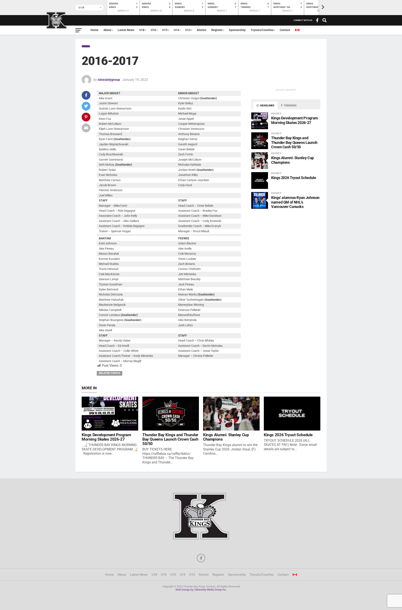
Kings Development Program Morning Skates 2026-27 (294, 120)
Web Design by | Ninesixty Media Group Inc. (201, 589)
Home (94, 30)
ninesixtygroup (109, 80)
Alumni (201, 30)
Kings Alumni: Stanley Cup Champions (226, 437)
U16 (153, 30)
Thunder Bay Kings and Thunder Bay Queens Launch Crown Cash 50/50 (294, 142)
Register (217, 30)
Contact (285, 30)
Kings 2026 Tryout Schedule (293, 177)
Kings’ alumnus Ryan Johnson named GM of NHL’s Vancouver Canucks (295, 202)
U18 (141, 30)
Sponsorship (237, 30)
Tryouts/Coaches (262, 30)
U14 (176, 30)
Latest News (126, 30)
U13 (188, 30)
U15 (165, 30)
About (107, 30)
